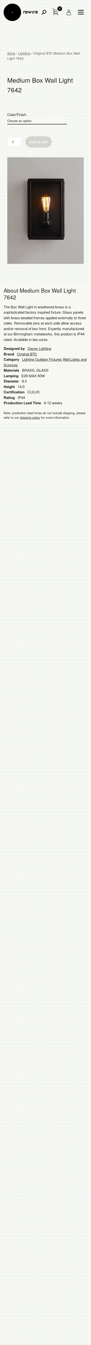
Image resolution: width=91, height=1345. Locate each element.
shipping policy (30, 417)
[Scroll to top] (74, 1334)
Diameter (11, 381)
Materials (11, 370)
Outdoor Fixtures (48, 359)
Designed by (14, 348)
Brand (9, 354)
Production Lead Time (22, 402)
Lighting (24, 53)
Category (11, 359)
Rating (9, 397)
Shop (11, 53)
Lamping (11, 375)
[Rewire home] (21, 12)
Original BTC (27, 353)
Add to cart (38, 142)
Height (9, 386)
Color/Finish (16, 114)
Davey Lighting (39, 348)
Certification (14, 392)
